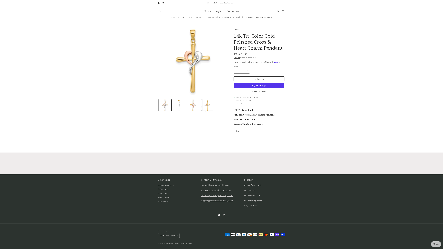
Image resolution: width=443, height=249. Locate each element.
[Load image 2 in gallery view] (179, 105)
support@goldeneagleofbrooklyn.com (217, 201)
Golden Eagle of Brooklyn (171, 243)
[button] (160, 11)
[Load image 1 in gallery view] (165, 105)
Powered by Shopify (186, 243)
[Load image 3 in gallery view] (193, 105)
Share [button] (238, 131)
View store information (244, 104)
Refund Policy (163, 189)
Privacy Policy (163, 193)
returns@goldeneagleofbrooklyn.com (217, 195)
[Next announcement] (246, 3)
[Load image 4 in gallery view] (207, 105)
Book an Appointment (166, 185)
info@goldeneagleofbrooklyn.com (215, 185)
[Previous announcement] (196, 3)
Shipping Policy (164, 201)
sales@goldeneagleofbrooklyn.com (216, 190)
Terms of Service (164, 197)
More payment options (259, 91)
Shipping (237, 57)
